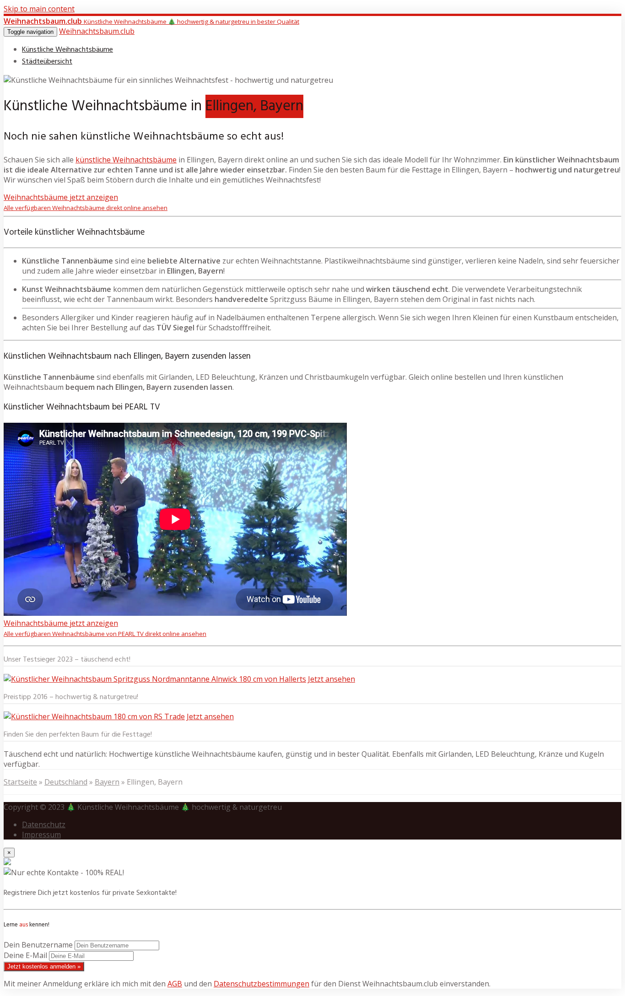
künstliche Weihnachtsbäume (126, 160)
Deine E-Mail (25, 955)
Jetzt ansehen (331, 679)
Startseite (20, 782)
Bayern (107, 782)
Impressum (41, 834)
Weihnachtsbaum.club (97, 31)
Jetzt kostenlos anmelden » (44, 966)
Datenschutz (43, 824)
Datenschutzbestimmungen (261, 984)
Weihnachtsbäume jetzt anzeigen (85, 202)
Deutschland (65, 782)
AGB (174, 984)
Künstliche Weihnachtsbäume (67, 50)
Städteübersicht (47, 62)
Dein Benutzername (38, 945)
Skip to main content (39, 9)
